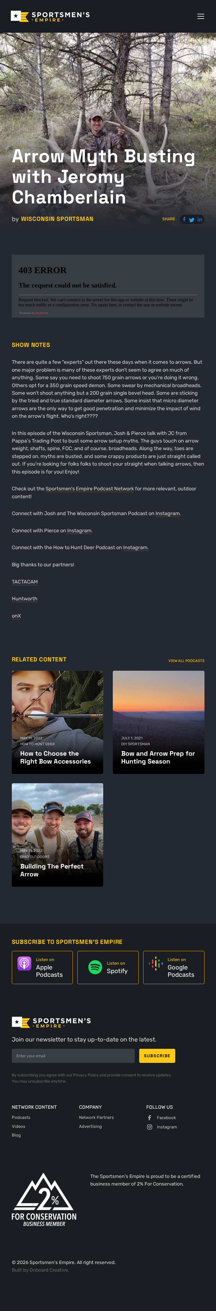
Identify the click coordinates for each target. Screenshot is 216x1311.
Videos (18, 1126)
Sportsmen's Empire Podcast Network (90, 489)
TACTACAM (25, 582)
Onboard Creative (49, 1270)
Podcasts (21, 1117)
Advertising (90, 1126)
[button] (199, 16)
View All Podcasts (186, 661)
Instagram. (136, 547)
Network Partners (96, 1117)
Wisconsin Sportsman (57, 219)
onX (16, 616)
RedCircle (42, 313)
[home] (50, 16)
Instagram (168, 513)
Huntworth (24, 599)
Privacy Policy (86, 1075)
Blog (16, 1135)
